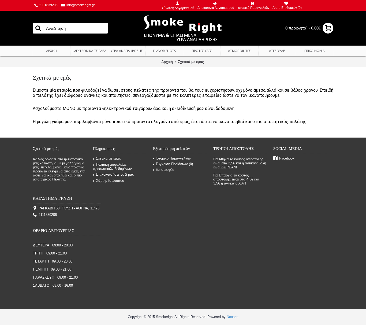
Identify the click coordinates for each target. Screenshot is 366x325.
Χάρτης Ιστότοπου (110, 181)
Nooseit (232, 317)
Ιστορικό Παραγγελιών (173, 158)
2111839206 (48, 215)
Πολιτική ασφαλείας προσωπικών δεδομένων (112, 166)
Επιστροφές (165, 170)
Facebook (286, 158)
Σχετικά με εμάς (191, 62)
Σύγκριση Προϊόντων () (174, 164)
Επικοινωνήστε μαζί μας (115, 174)
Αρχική (167, 62)
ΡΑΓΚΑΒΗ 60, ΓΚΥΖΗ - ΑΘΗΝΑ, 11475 (69, 208)
